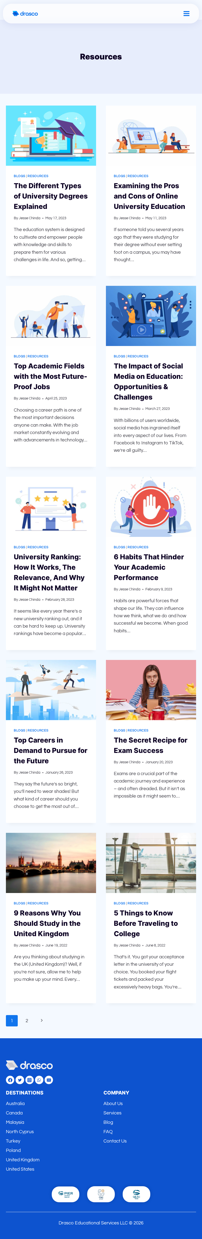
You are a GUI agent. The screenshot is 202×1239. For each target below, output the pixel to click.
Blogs (19, 176)
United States (20, 1169)
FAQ (108, 1131)
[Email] (49, 1080)
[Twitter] (20, 1080)
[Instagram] (29, 1080)
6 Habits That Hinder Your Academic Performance (149, 567)
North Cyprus (20, 1131)
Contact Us (115, 1141)
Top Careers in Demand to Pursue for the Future (50, 750)
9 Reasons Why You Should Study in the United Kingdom (47, 923)
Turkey (13, 1141)
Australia (15, 1103)
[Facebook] (10, 1080)
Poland (13, 1150)
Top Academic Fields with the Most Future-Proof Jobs (50, 376)
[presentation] (51, 136)
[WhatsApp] (39, 1080)
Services (112, 1113)
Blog (108, 1122)
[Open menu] (186, 13)
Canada (14, 1113)
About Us (113, 1103)
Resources (38, 176)
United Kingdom (22, 1159)
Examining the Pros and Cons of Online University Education (149, 196)
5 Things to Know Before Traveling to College (146, 923)
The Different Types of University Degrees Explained (51, 196)
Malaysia (15, 1122)
